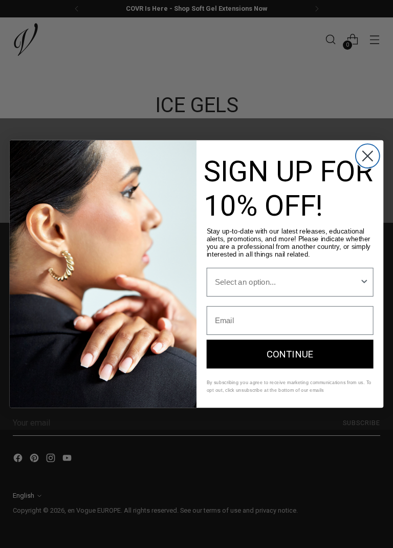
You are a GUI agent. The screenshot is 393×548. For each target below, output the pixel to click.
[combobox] (287, 282)
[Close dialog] (368, 156)
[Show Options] (364, 282)
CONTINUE (290, 354)
